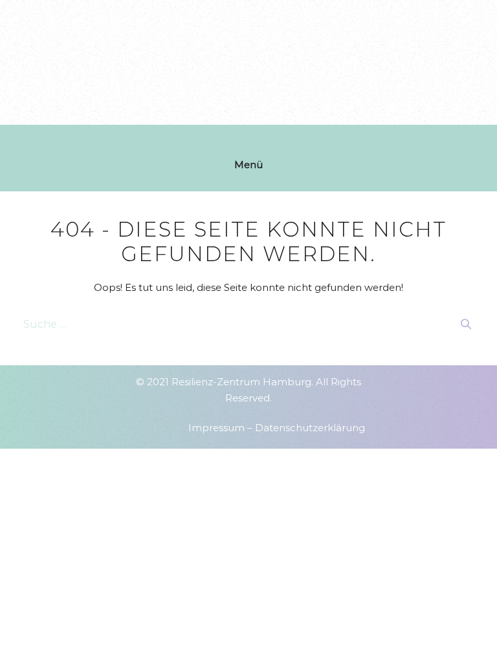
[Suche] (466, 324)
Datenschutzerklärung (310, 428)
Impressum (216, 428)
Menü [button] (248, 164)
